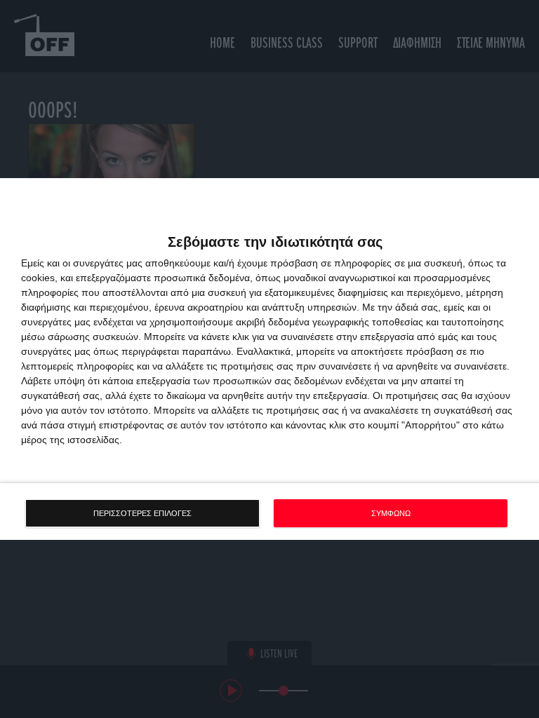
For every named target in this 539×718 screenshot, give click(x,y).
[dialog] (269, 359)
